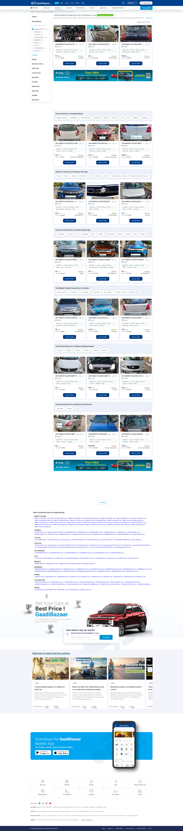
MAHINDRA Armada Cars (104, 571)
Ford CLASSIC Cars (100, 558)
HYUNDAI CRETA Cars (110, 534)
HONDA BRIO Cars (118, 576)
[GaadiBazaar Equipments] (72, 3)
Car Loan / (44, 815)
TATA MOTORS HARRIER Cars (90, 584)
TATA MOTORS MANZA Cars (42, 584)
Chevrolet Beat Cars (53, 545)
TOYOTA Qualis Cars (53, 539)
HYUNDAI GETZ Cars (52, 534)
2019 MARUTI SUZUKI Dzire (98, 143)
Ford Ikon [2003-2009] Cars (72, 558)
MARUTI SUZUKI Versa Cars (99, 524)
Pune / (93, 811)
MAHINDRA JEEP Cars (132, 571)
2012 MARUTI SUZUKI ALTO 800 (66, 143)
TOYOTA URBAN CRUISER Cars (121, 539)
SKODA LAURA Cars (40, 589)
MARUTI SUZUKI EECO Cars (123, 518)
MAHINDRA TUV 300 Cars (97, 569)
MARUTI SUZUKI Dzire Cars (78, 520)
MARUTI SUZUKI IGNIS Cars (61, 524)
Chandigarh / (80, 811)
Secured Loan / (116, 815)
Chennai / (39, 811)
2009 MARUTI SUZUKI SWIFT (132, 318)
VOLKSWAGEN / (99, 807)
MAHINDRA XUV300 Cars (70, 571)
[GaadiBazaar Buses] (77, 3)
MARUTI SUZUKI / (41, 807)
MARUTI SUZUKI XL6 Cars (139, 522)
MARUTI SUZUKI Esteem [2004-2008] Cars (80, 524)
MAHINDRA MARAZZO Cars (55, 571)
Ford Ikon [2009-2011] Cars (87, 558)
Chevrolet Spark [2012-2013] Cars (111, 545)
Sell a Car (69, 8)
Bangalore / (45, 811)
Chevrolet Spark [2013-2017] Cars (122, 547)
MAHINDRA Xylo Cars (69, 569)
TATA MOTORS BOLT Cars (117, 582)
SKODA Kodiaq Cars (74, 589)
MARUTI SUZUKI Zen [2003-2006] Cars (133, 520)
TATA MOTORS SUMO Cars (87, 582)
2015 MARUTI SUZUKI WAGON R (133, 434)
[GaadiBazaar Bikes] (62, 3)
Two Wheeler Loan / (52, 815)
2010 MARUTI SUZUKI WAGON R (100, 201)
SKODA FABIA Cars (51, 589)
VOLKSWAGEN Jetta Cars (86, 552)
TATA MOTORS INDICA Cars (58, 584)
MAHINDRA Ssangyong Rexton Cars (87, 571)
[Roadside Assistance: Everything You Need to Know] (126, 669)
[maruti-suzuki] (103, 75)
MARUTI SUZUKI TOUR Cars (105, 522)
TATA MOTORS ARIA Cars (144, 584)
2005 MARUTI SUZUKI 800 (98, 434)
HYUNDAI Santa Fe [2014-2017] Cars (82, 534)
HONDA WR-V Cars (86, 576)
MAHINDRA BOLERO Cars (41, 569)
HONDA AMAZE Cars (50, 576)
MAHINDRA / (49, 807)
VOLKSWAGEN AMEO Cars (71, 552)
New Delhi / (52, 811)
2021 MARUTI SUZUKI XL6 (64, 201)
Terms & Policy (130, 828)
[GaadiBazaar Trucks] (66, 3)
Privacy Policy (119, 828)
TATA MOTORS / (57, 807)
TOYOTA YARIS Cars (136, 539)
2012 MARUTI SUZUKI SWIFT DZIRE (68, 376)
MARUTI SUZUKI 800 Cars (139, 518)
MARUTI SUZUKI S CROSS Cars (43, 526)
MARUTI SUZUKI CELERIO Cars (58, 522)
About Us (110, 828)
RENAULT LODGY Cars (52, 563)
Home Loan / (99, 815)
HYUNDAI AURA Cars (98, 534)
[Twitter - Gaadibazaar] (44, 803)
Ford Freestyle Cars (133, 558)
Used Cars (38, 12)
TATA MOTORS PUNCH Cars (128, 584)
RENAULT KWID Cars (40, 563)
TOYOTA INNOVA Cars (40, 539)
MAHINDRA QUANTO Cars (130, 569)
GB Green (35, 8)
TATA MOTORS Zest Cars (56, 582)
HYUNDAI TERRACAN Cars (124, 534)
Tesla (105, 807)
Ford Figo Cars (38, 558)
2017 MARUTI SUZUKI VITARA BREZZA (135, 260)
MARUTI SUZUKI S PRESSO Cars (122, 522)
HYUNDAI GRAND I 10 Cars (96, 532)
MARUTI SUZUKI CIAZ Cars (42, 522)
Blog (103, 828)
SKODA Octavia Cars (85, 589)
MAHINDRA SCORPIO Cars (56, 569)
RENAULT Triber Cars (64, 563)
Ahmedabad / (87, 811)
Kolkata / (69, 811)
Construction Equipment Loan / (80, 815)
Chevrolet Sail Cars (126, 545)
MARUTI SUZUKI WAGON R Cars (59, 518)
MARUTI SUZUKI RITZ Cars (115, 520)
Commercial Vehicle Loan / (64, 815)
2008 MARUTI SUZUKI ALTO (65, 44)
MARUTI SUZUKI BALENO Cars (92, 518)
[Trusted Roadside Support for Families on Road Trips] (50, 669)
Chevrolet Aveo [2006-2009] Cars (141, 545)
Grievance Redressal (86, 820)
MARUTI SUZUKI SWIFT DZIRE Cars (44, 520)
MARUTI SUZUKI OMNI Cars (76, 518)
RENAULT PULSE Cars (89, 563)
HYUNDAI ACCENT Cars (110, 532)
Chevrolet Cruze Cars (96, 545)
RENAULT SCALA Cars (77, 563)
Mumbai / (57, 811)
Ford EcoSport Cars (48, 558)
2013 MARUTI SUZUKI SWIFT (65, 434)
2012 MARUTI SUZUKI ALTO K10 (133, 376)
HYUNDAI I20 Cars (122, 532)
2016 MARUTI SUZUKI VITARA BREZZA (69, 260)
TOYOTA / (75, 807)
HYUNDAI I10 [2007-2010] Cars (55, 532)
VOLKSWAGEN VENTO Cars (56, 552)
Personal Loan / (107, 815)
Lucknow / (97, 811)
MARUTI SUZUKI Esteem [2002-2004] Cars (119, 524)
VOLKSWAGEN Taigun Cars (117, 552)
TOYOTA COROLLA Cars (106, 539)
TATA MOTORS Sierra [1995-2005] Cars (110, 584)
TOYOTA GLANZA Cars (92, 539)
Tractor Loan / (92, 815)
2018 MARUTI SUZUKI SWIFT (132, 44)
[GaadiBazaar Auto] (83, 3)
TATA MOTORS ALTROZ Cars (74, 584)
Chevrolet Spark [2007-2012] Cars (68, 545)
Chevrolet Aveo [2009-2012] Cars (67, 547)
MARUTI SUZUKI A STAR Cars (75, 522)
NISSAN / (92, 807)
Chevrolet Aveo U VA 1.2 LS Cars (85, 547)
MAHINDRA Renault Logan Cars (114, 569)
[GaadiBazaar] (40, 3)
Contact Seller (69, 63)
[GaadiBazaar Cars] (56, 3)
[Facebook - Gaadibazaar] (40, 803)
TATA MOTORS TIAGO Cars (72, 582)
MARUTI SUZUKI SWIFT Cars (42, 518)
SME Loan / (123, 815)
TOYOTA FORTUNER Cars (78, 539)
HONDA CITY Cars (39, 576)
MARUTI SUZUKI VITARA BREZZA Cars (96, 520)
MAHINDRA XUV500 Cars (83, 569)
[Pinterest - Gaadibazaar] (47, 803)
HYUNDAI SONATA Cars (65, 534)
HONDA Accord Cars (129, 576)
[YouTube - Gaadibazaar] (51, 803)
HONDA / (70, 807)
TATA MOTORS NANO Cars (42, 582)
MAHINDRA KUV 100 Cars (144, 569)
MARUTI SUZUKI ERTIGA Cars (61, 520)
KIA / (79, 807)
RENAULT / (87, 807)
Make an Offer (102, 162)
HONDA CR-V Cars (141, 576)
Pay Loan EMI (147, 8)
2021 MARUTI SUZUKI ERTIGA (99, 44)
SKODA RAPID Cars (62, 589)
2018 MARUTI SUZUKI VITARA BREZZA (102, 260)
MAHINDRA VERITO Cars (118, 571)
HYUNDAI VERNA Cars (40, 534)
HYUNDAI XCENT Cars (40, 532)
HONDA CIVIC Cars (97, 576)
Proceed (106, 637)
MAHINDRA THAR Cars (41, 571)
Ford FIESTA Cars (59, 558)
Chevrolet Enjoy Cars (83, 545)
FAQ (150, 828)
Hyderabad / (63, 811)
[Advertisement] (103, 96)
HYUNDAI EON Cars (83, 532)
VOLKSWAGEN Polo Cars (41, 552)
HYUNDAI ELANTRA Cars (138, 534)
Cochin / (74, 811)
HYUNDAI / (65, 807)
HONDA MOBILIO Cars (63, 576)
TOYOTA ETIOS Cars (65, 539)
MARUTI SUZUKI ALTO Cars (108, 518)
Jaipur (102, 811)
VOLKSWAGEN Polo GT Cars (101, 552)
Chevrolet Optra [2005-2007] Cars (104, 547)
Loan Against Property (132, 815)
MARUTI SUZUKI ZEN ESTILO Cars (43, 524)
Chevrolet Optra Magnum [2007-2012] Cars (46, 547)
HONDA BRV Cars (107, 576)
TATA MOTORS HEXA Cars (102, 582)
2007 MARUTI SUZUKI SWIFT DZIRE (101, 376)
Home (32, 12)
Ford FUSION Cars (111, 558)
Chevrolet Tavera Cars (40, 545)
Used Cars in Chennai (47, 12)
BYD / (82, 807)
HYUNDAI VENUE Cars (133, 532)
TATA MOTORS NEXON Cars (132, 582)
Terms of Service (141, 828)
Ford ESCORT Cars (122, 558)
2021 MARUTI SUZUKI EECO (132, 201)
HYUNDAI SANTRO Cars (70, 532)
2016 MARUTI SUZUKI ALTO (98, 318)
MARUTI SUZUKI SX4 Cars (138, 524)
